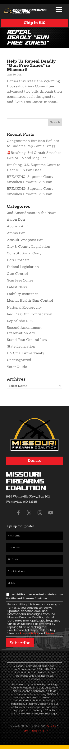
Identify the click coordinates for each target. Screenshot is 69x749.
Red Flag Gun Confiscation (29, 314)
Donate (34, 460)
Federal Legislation (23, 267)
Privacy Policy (29, 633)
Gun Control (17, 274)
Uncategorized (19, 360)
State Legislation (21, 346)
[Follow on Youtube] (50, 512)
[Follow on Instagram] (39, 512)
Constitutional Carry (24, 253)
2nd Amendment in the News (31, 213)
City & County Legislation (28, 246)
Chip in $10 (34, 23)
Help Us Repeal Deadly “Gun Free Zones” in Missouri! (31, 65)
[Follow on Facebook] (18, 512)
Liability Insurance (23, 294)
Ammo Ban (16, 233)
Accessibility (40, 731)
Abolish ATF (17, 226)
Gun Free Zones (20, 280)
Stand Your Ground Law (27, 340)
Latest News (17, 287)
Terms (50, 633)
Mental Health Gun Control (30, 300)
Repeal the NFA (20, 321)
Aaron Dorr (16, 219)
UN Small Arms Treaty (25, 353)
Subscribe (20, 642)
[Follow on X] (29, 512)
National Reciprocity (24, 307)
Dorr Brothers (18, 260)
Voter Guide (17, 367)
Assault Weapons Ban (25, 240)
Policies (51, 725)
